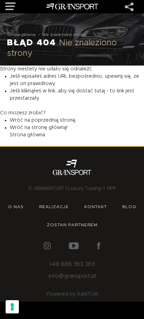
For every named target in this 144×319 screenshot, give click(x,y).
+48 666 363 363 (72, 264)
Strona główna (21, 34)
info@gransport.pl (72, 276)
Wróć (16, 120)
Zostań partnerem (72, 225)
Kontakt (95, 207)
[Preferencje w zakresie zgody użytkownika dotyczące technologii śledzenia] (12, 306)
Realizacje (54, 207)
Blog (129, 207)
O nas (16, 207)
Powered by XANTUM (72, 294)
